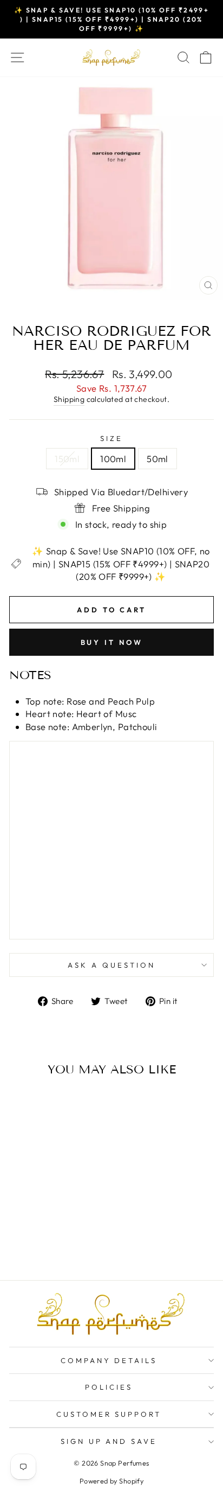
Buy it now (112, 642)
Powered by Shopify (111, 1480)
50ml (157, 458)
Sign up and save (109, 1441)
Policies (109, 1387)
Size (111, 438)
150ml (67, 458)
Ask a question (111, 965)
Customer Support (109, 1414)
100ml (113, 458)
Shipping (69, 399)
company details (109, 1360)
